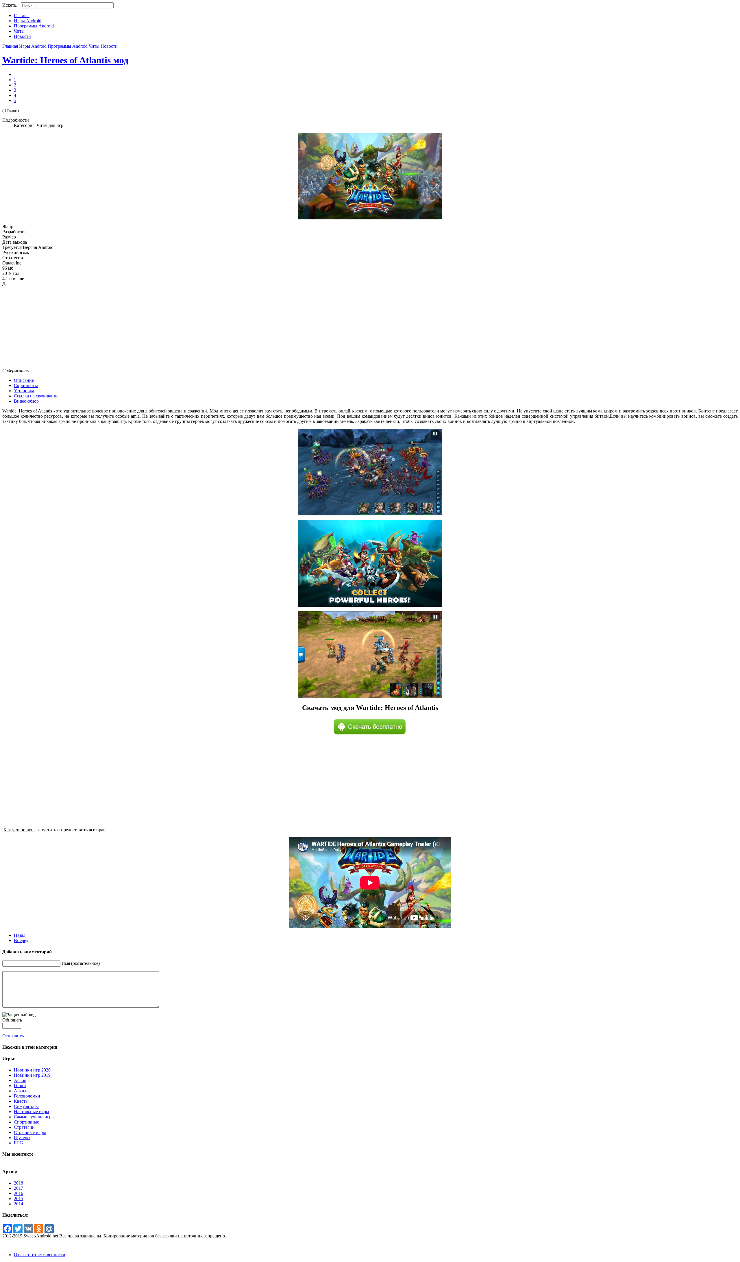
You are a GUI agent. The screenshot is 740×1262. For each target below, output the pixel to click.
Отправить (13, 1035)
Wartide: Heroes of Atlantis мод (65, 60)
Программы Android (68, 46)
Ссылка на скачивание (36, 395)
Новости (109, 46)
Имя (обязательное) (81, 963)
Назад (19, 935)
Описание (24, 380)
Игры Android (33, 46)
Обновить (12, 1019)
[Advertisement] (370, 327)
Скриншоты (26, 385)
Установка (24, 390)
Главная (10, 46)
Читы (94, 46)
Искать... (11, 5)
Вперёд (21, 940)
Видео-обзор (26, 401)
